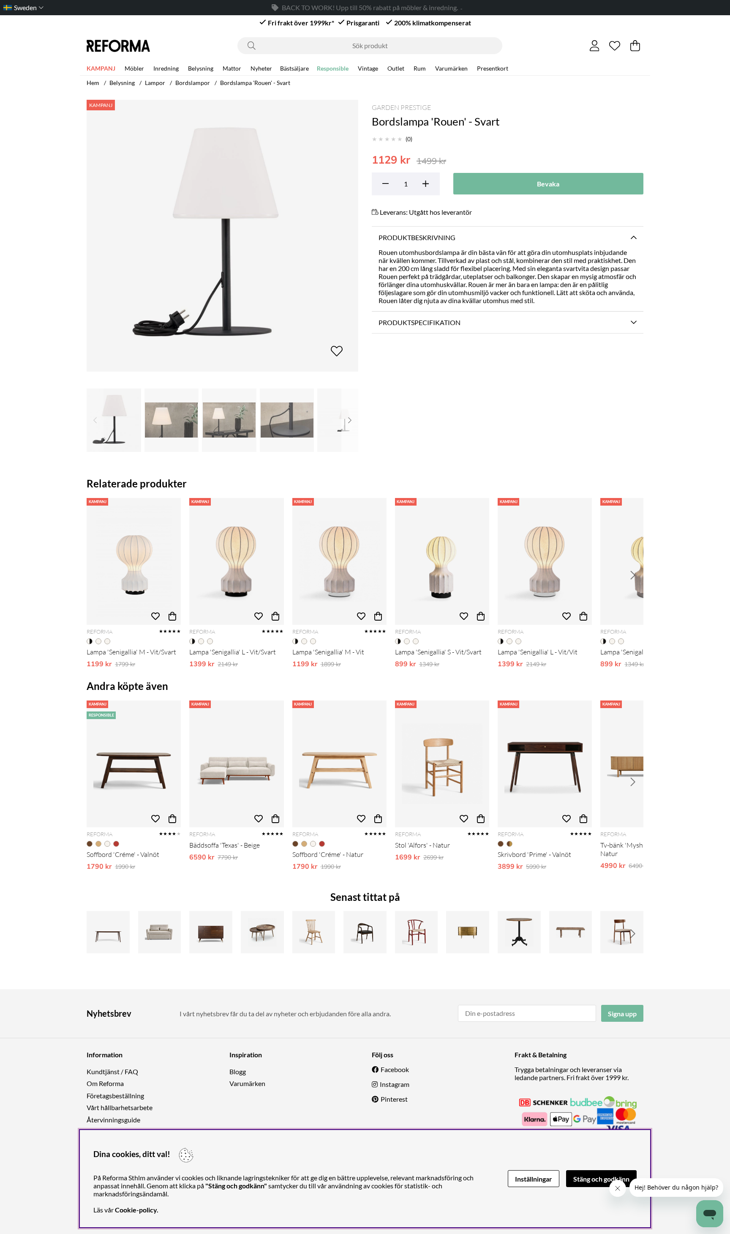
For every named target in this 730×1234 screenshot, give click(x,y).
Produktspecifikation (419, 322)
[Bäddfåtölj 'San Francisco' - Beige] (159, 932)
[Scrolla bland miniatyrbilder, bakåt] (95, 420)
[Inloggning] (594, 46)
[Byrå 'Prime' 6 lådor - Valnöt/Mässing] (210, 932)
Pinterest (394, 1099)
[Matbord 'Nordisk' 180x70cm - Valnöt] (108, 932)
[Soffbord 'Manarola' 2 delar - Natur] (262, 932)
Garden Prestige (401, 107)
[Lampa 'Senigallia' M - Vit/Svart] (134, 561)
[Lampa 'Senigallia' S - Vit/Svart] (442, 561)
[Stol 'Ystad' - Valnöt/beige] (621, 932)
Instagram (394, 1084)
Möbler (134, 68)
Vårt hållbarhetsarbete (120, 1107)
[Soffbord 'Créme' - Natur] (339, 763)
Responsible (333, 68)
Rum (420, 68)
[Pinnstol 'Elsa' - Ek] (313, 932)
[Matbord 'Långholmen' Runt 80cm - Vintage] (519, 932)
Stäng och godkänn (601, 1179)
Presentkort (492, 68)
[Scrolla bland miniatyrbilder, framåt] (349, 420)
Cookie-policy (136, 1210)
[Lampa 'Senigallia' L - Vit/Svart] (236, 561)
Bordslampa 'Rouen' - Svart (255, 82)
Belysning (200, 68)
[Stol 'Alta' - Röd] (416, 932)
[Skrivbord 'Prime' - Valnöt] (545, 763)
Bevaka (548, 184)
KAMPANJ (101, 68)
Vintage (368, 68)
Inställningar (533, 1179)
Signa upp (622, 1014)
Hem (93, 82)
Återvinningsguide (113, 1120)
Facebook (395, 1069)
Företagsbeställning (115, 1096)
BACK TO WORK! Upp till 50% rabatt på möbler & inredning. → (370, 7)
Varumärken (451, 68)
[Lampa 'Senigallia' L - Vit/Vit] (545, 561)
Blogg (237, 1071)
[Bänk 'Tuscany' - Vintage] (570, 932)
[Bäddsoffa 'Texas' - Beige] (236, 763)
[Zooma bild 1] (222, 236)
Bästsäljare (294, 68)
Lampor (155, 82)
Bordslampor (192, 82)
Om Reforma (105, 1083)
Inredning (166, 68)
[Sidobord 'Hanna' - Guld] (467, 932)
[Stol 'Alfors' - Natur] (442, 763)
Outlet (395, 68)
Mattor (232, 68)
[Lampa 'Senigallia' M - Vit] (339, 561)
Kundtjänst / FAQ (112, 1071)
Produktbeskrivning (417, 237)
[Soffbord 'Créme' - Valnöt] (134, 763)
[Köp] (172, 616)
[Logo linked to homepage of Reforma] (118, 46)
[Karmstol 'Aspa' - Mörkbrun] (365, 932)
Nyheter (261, 68)
